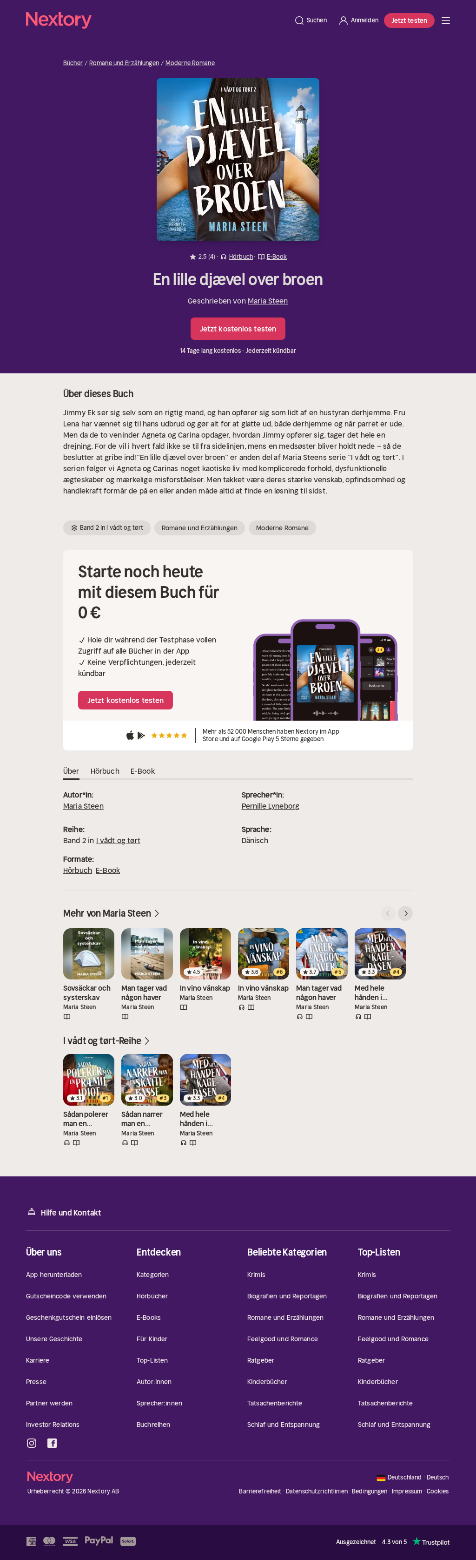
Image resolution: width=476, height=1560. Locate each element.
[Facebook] (52, 1443)
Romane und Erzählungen (124, 63)
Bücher (73, 63)
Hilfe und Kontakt (71, 1213)
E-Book (108, 870)
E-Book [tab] (143, 771)
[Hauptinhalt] (446, 20)
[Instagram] (31, 1443)
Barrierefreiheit (260, 1491)
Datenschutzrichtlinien (317, 1491)
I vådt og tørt (118, 840)
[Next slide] (405, 913)
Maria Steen (268, 300)
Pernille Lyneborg (271, 805)
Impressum (407, 1491)
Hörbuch (77, 870)
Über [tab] (71, 771)
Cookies (438, 1491)
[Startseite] (157, 20)
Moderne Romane (190, 63)
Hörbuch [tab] (105, 771)
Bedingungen (369, 1491)
